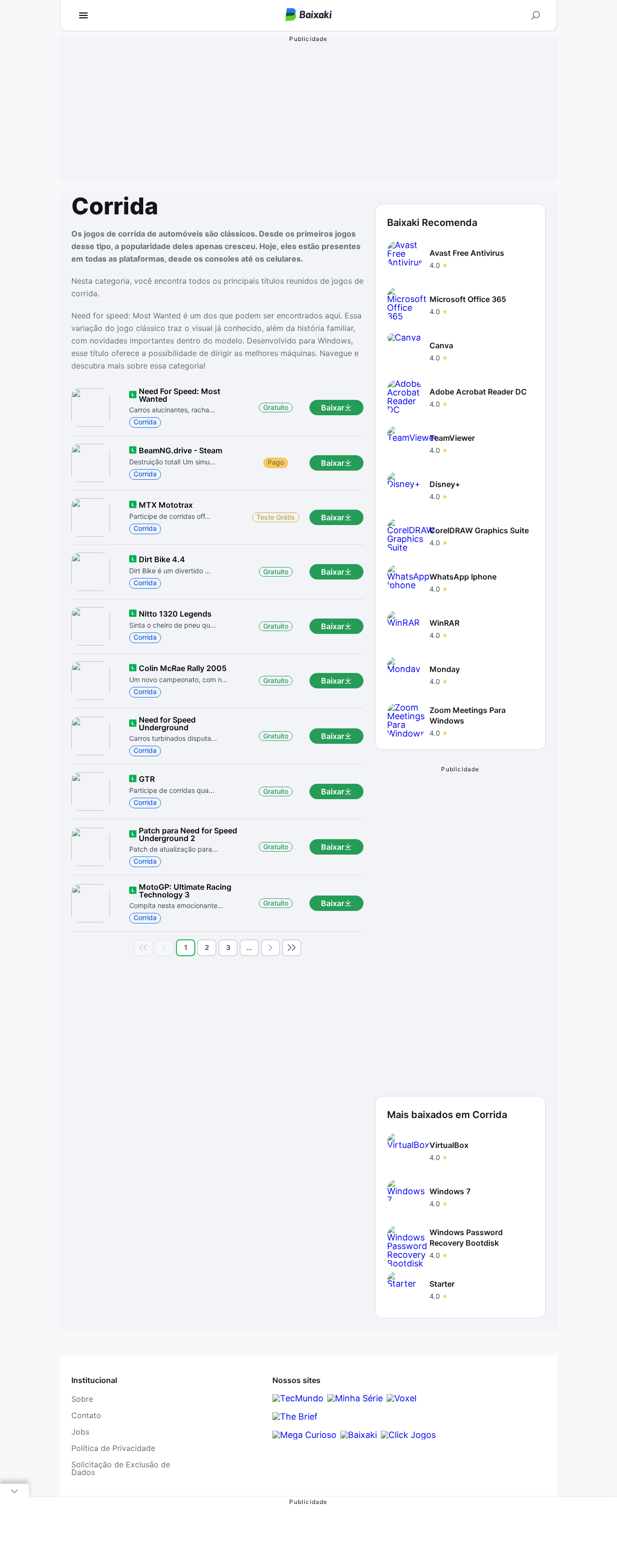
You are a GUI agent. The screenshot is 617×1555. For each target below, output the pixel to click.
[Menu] (83, 15)
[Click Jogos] (408, 1435)
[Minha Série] (355, 1398)
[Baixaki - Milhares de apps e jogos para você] (308, 15)
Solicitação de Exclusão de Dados (120, 1468)
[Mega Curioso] (304, 1435)
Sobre (82, 1399)
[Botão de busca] (535, 15)
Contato (86, 1415)
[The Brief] (295, 1416)
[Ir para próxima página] (270, 947)
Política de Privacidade (113, 1448)
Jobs (80, 1432)
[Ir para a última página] (291, 947)
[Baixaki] (358, 1435)
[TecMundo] (297, 1398)
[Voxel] (401, 1398)
